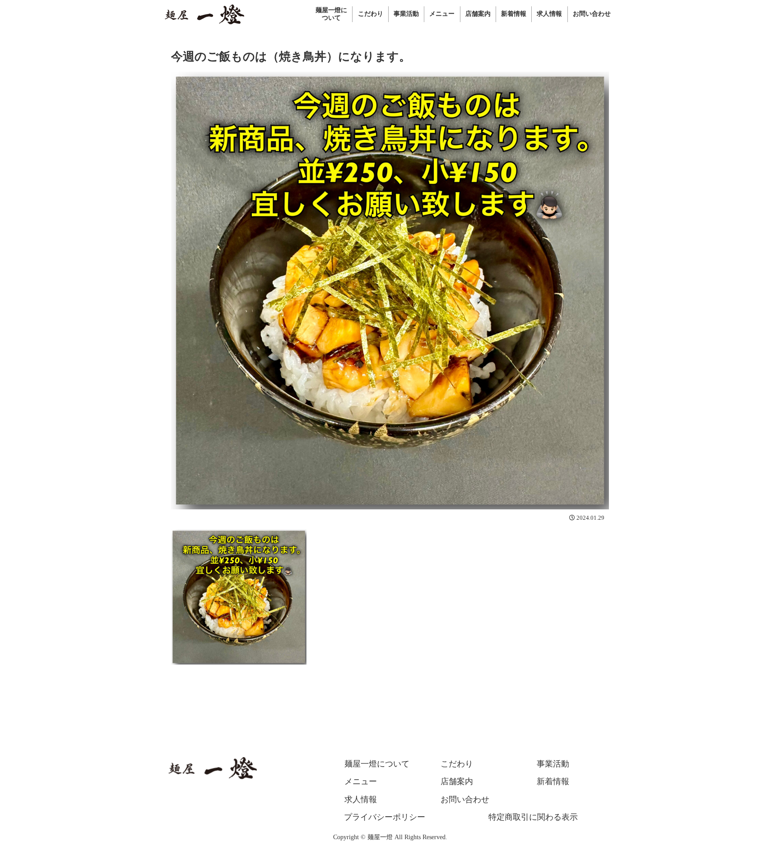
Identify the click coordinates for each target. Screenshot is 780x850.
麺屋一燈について (376, 763)
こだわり (457, 763)
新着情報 (553, 781)
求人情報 (360, 799)
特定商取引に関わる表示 (533, 817)
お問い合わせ (465, 799)
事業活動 (553, 763)
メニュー (360, 781)
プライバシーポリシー (384, 817)
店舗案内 (457, 781)
